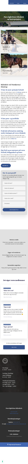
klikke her (14, 138)
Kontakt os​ (5, 165)
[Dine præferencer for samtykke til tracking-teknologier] (2, 461)
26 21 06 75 (16, 422)
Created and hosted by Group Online (14, 436)
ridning (19, 92)
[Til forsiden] (14, 7)
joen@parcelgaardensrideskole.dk (16, 424)
